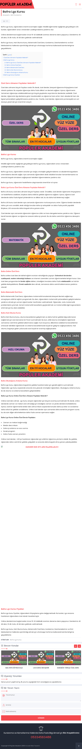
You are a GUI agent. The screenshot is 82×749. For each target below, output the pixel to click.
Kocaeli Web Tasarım (32, 746)
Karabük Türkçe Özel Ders (68, 668)
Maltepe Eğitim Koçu (14, 668)
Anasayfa (6, 15)
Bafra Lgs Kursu (15, 640)
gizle (9, 55)
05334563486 (41, 737)
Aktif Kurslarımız (16, 15)
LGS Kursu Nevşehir (41, 668)
